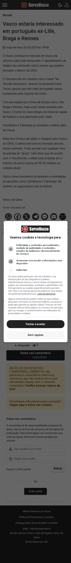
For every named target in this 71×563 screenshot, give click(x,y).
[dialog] (36, 281)
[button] (35, 270)
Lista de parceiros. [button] (46, 294)
